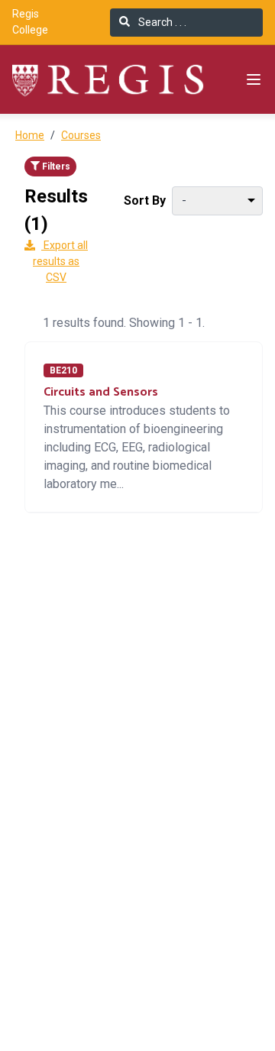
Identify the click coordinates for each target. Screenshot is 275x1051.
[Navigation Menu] (253, 79)
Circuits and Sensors (101, 392)
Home (29, 135)
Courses (81, 135)
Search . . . (161, 22)
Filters (55, 166)
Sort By (145, 200)
